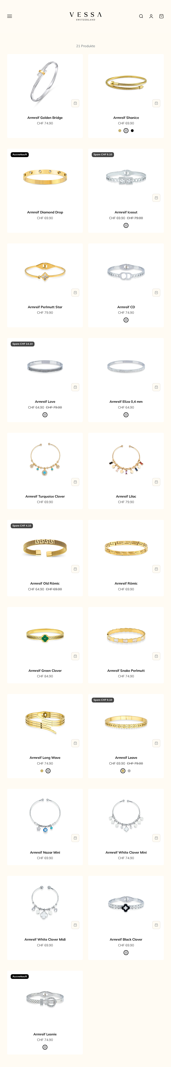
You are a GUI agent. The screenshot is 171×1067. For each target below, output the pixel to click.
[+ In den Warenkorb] (75, 103)
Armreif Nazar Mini (45, 852)
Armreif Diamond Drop (45, 212)
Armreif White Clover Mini (126, 852)
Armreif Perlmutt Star (45, 307)
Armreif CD (126, 307)
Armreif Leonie (45, 1034)
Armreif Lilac (126, 496)
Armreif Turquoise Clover (45, 496)
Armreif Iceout (126, 212)
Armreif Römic (126, 583)
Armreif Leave (126, 757)
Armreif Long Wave (45, 757)
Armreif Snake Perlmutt (126, 670)
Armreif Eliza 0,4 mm (126, 401)
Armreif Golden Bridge (45, 117)
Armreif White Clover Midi (45, 939)
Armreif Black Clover (126, 939)
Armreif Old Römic (45, 583)
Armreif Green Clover (45, 670)
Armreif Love (45, 401)
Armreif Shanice (126, 117)
